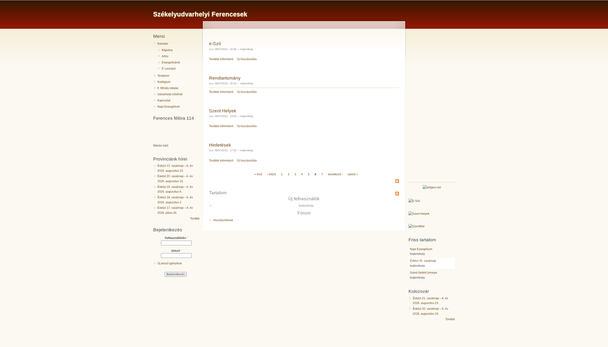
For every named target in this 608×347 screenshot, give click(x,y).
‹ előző (271, 174)
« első (258, 174)
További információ (221, 59)
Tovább (195, 218)
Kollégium (164, 82)
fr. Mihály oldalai (167, 88)
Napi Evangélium (168, 106)
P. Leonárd (169, 68)
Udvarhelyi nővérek (170, 94)
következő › (335, 174)
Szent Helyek (222, 110)
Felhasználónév (176, 238)
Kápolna (167, 50)
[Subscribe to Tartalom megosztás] (397, 192)
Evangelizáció (171, 62)
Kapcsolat (163, 100)
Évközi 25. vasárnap (423, 260)
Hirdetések (220, 144)
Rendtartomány (225, 78)
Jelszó (176, 250)
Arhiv (165, 56)
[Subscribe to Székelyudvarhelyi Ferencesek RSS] (397, 181)
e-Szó (215, 43)
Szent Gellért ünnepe (423, 272)
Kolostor (162, 43)
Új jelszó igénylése (169, 263)
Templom (163, 75)
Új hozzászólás (247, 59)
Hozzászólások (223, 220)
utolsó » (353, 174)
